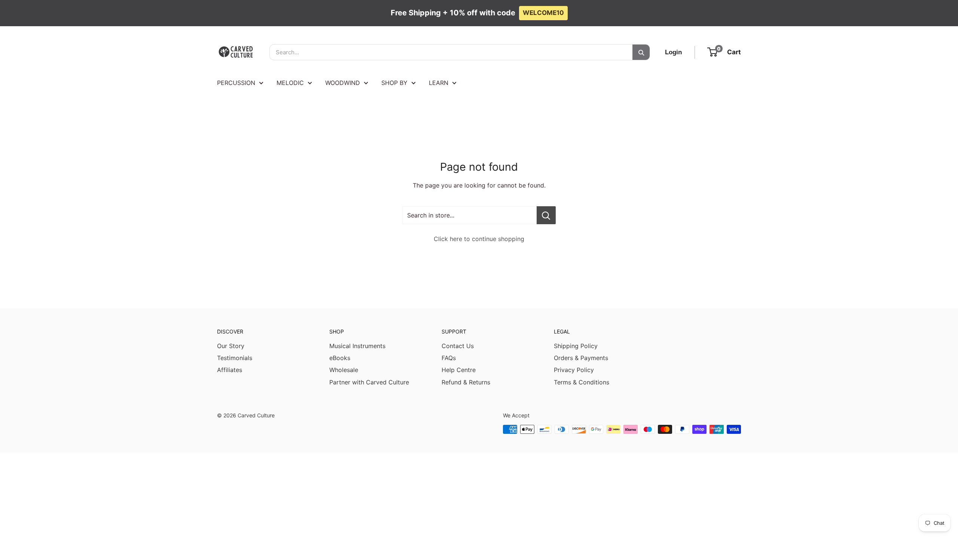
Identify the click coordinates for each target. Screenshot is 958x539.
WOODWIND (342, 82)
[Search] (641, 52)
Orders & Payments (581, 358)
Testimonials (234, 358)
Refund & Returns (466, 382)
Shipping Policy (576, 346)
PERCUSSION (236, 82)
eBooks (339, 358)
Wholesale (343, 370)
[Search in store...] (546, 215)
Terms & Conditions (581, 382)
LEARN (438, 82)
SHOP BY (394, 82)
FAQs (449, 358)
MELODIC (290, 82)
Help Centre (459, 370)
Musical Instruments (357, 346)
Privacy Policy (574, 370)
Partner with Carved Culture (369, 382)
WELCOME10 (543, 12)
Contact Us (458, 346)
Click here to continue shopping (479, 239)
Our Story (230, 346)
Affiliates (229, 370)
